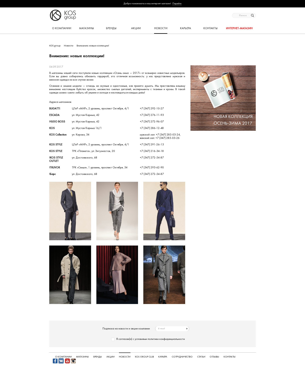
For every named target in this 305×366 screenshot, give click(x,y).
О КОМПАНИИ (61, 28)
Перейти (176, 3)
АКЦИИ (136, 28)
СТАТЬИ (201, 357)
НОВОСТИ (160, 28)
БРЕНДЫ (111, 28)
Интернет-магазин (239, 28)
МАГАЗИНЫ (86, 28)
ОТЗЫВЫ (214, 357)
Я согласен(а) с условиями (150, 339)
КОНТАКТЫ (210, 28)
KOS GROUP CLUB (144, 357)
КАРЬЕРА (185, 28)
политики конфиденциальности (166, 339)
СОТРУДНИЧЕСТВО (182, 357)
